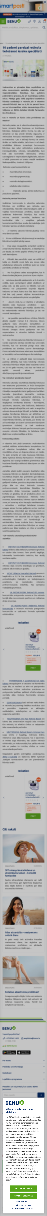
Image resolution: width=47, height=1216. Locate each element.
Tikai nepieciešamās (23, 1196)
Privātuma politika (22, 1205)
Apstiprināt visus (23, 1189)
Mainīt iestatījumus (21, 1209)
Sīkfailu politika (22, 1202)
